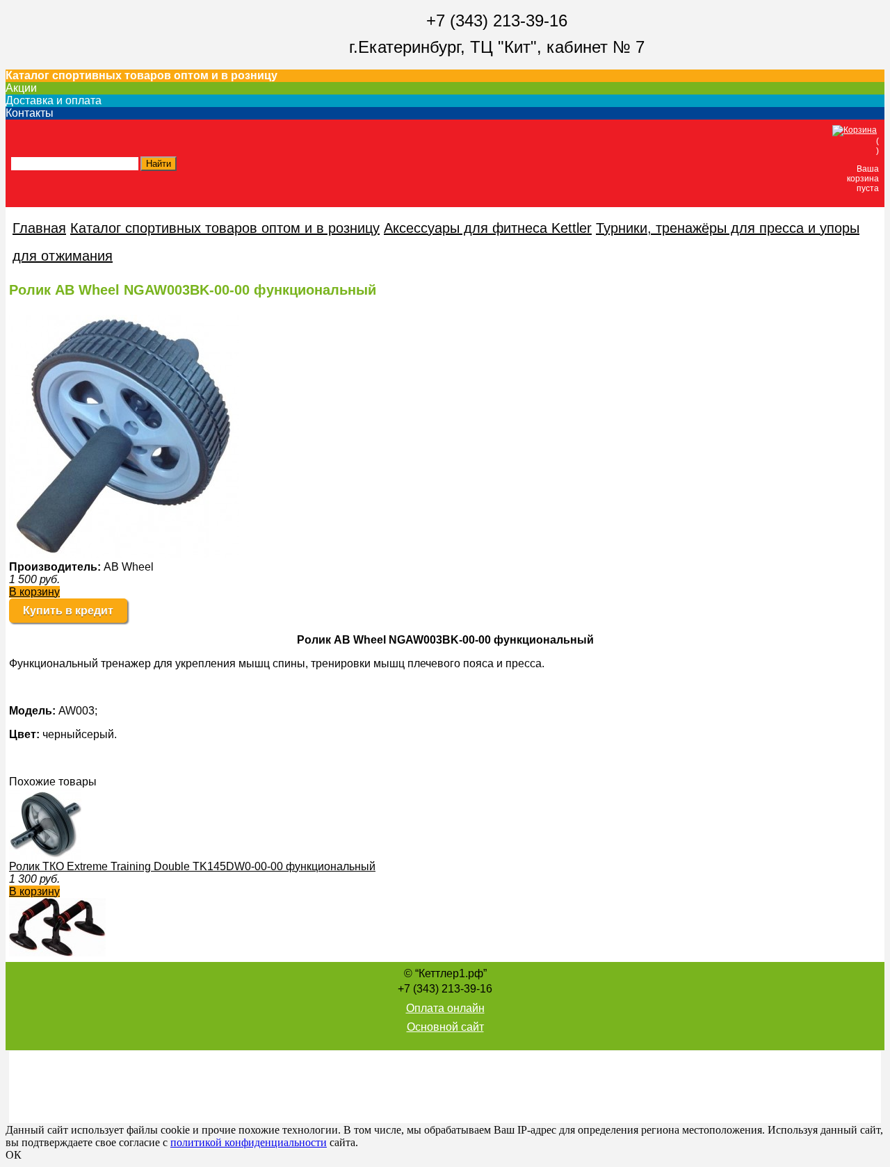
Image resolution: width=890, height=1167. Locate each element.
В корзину (34, 592)
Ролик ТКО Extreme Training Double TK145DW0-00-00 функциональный (192, 866)
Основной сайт (445, 1027)
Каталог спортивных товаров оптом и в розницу (141, 75)
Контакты (30, 113)
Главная (39, 228)
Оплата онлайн (445, 1008)
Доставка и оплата (54, 100)
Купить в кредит (68, 611)
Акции (21, 88)
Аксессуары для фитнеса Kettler (488, 228)
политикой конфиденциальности (248, 1142)
